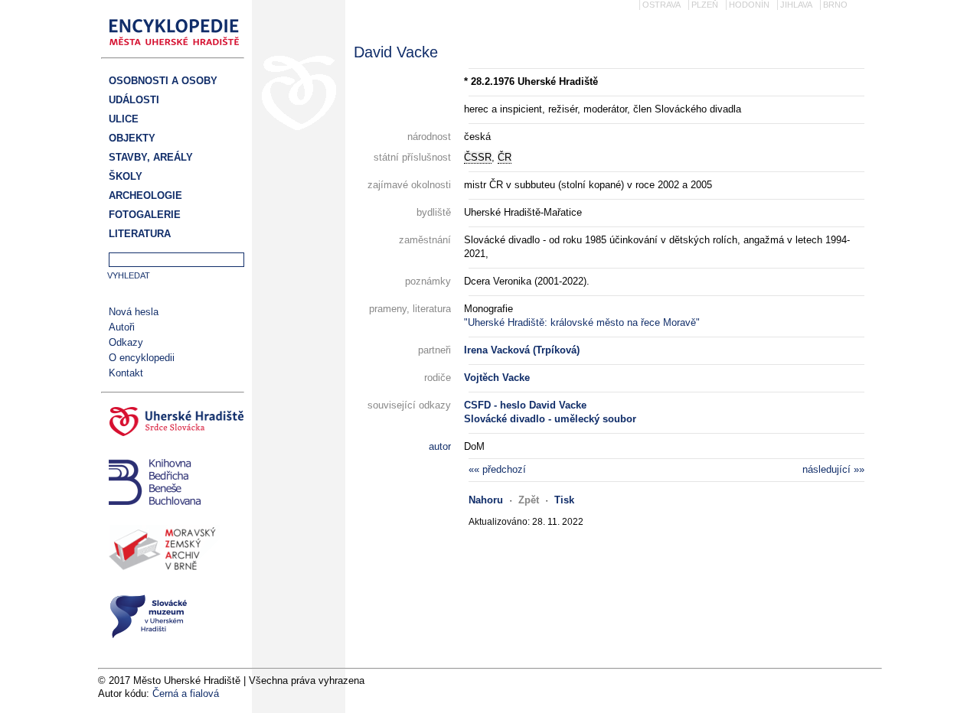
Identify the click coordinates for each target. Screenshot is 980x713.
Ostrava (661, 4)
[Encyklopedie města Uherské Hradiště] (178, 50)
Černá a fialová (185, 693)
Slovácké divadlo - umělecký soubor (550, 419)
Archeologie (145, 195)
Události (134, 100)
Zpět (528, 500)
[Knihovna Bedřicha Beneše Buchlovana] (172, 484)
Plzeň (704, 4)
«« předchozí (497, 469)
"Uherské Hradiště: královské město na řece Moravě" (582, 322)
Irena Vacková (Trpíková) (522, 350)
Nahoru (486, 500)
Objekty (132, 138)
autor (440, 446)
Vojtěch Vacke (497, 377)
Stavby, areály (151, 157)
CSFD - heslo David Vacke (525, 405)
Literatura (140, 233)
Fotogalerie (145, 214)
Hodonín (749, 4)
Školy (125, 176)
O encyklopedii (142, 357)
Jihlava (796, 4)
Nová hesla (133, 311)
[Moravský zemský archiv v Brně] (172, 551)
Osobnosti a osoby (163, 80)
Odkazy (126, 342)
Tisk (564, 500)
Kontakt (126, 373)
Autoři (122, 327)
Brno (835, 4)
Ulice (124, 119)
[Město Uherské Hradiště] (172, 424)
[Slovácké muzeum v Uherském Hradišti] (172, 618)
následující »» (833, 469)
